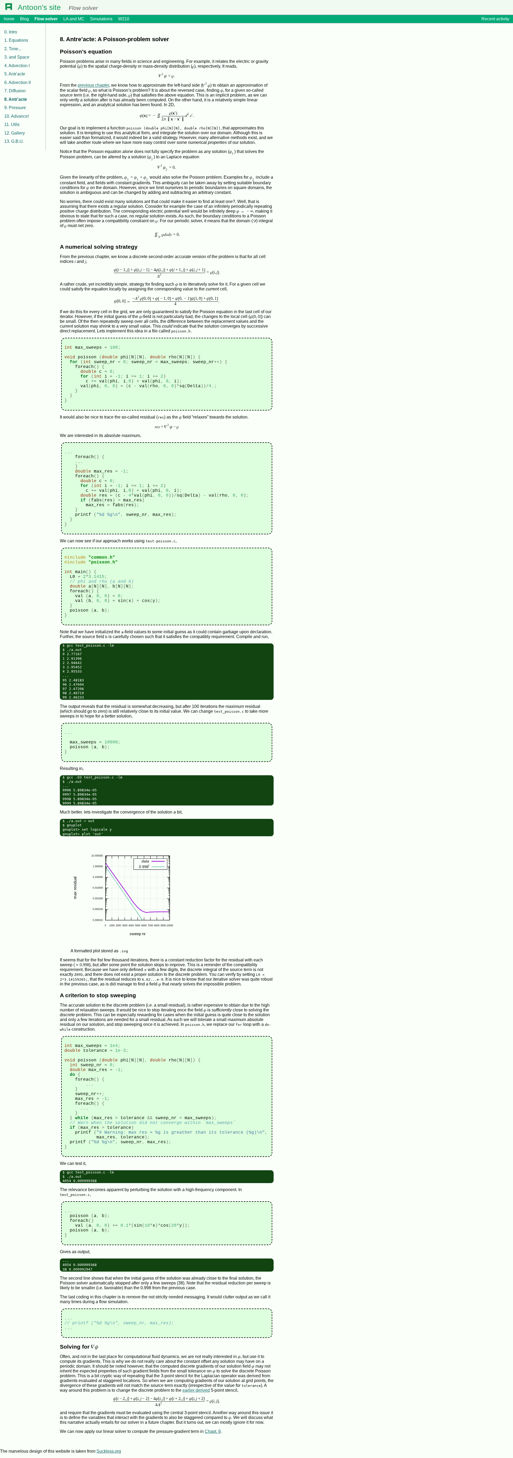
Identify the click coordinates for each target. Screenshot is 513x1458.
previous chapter (93, 85)
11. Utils (12, 124)
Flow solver (46, 19)
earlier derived (196, 1390)
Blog (24, 19)
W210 (123, 19)
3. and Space (16, 57)
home (9, 19)
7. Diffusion (15, 91)
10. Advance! (16, 116)
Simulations (101, 19)
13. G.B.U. (14, 141)
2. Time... (12, 49)
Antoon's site (39, 7)
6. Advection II (17, 82)
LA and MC (73, 19)
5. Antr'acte (14, 74)
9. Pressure (15, 107)
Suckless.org (108, 1451)
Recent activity (495, 19)
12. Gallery (14, 133)
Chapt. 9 (213, 1431)
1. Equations (16, 40)
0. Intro (10, 32)
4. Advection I (17, 65)
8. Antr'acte (15, 99)
